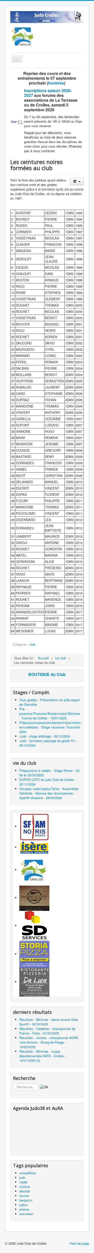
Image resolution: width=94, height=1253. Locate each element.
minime (24, 1186)
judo (22, 1177)
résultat (24, 1191)
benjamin (25, 1200)
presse (24, 1209)
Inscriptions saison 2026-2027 (48, 93)
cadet (23, 1182)
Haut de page (79, 1243)
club (32, 644)
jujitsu (23, 1204)
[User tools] (77, 181)
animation (26, 1213)
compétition (27, 1172)
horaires (56, 83)
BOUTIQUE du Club (47, 674)
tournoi (24, 1195)
